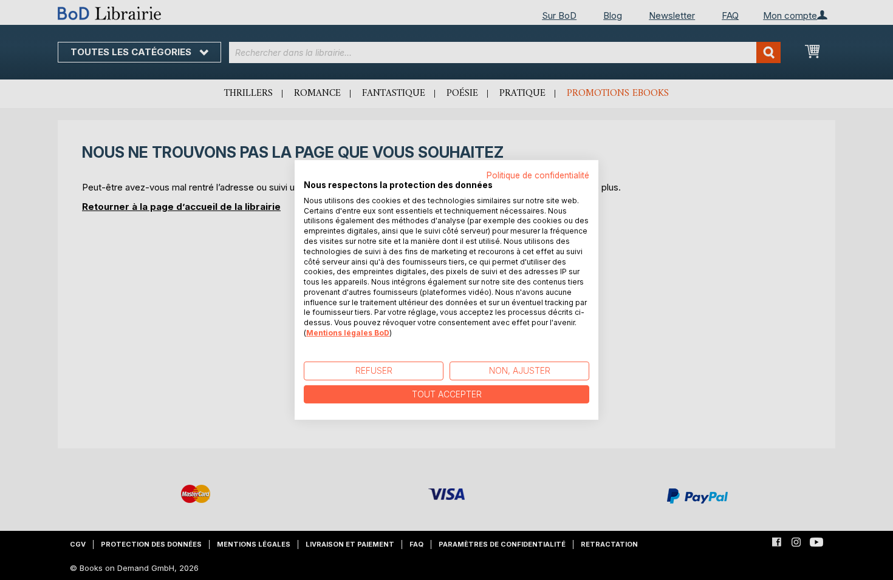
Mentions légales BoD (347, 332)
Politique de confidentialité (538, 175)
